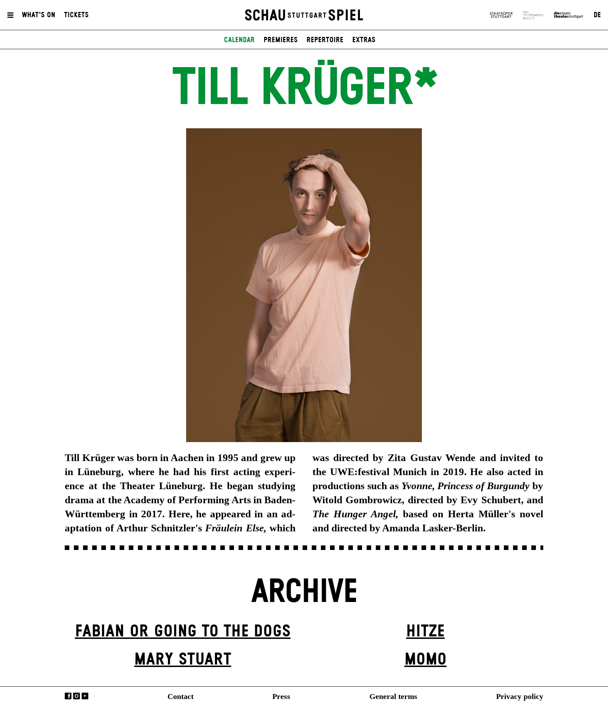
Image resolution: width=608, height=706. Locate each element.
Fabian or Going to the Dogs (183, 631)
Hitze (425, 631)
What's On (38, 15)
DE (597, 15)
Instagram (76, 696)
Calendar (239, 40)
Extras (363, 40)
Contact (180, 696)
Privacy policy (519, 696)
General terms (393, 696)
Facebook (68, 696)
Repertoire (324, 40)
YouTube (85, 696)
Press (281, 696)
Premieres (281, 40)
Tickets (76, 15)
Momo (425, 659)
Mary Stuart (182, 659)
